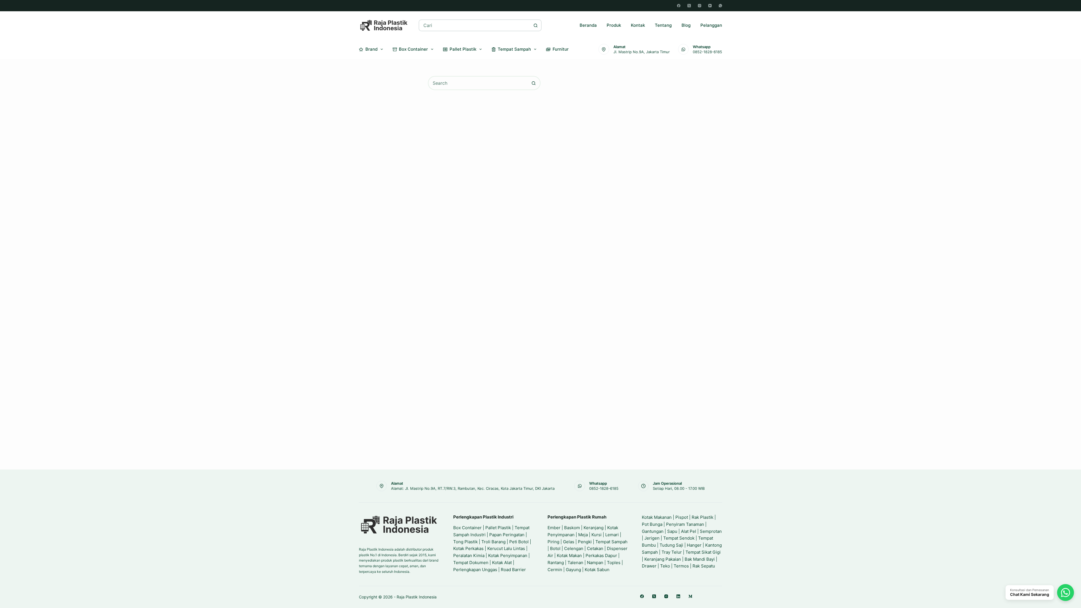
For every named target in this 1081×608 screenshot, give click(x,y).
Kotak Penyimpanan (507, 555)
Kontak (638, 25)
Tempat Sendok (678, 538)
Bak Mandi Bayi (700, 559)
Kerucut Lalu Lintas (506, 548)
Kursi (596, 534)
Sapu (672, 531)
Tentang (663, 25)
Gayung (573, 569)
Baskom (572, 527)
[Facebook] (678, 5)
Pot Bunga (652, 524)
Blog (686, 25)
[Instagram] (699, 5)
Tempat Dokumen (470, 562)
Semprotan (711, 531)
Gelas (568, 541)
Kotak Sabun (597, 569)
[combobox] (474, 25)
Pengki (585, 541)
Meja (583, 534)
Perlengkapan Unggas (475, 569)
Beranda (588, 25)
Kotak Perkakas (468, 548)
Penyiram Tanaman (685, 524)
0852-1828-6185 (707, 52)
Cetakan (595, 548)
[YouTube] (710, 5)
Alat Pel (688, 531)
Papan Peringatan (506, 534)
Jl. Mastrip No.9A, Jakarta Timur (641, 52)
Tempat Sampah (514, 49)
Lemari (612, 534)
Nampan (595, 562)
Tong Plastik (465, 541)
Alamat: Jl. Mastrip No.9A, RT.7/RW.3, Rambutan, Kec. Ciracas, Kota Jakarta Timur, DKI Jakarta (473, 488)
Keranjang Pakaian (662, 559)
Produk (614, 25)
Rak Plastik (702, 517)
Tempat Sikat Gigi (703, 552)
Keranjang (594, 527)
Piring (553, 541)
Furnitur (561, 49)
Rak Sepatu (704, 566)
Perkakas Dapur (601, 555)
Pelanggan (711, 25)
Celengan (573, 548)
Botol (555, 548)
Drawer (649, 566)
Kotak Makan (569, 555)
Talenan (575, 562)
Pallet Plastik (463, 49)
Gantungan (653, 531)
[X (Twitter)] (689, 5)
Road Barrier (513, 569)
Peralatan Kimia (468, 555)
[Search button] (535, 25)
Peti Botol (519, 541)
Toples (613, 562)
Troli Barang (493, 541)
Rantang (556, 562)
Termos (681, 566)
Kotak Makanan (657, 517)
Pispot (681, 517)
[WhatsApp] (720, 5)
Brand (371, 49)
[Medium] (690, 596)
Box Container (413, 49)
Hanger (694, 545)
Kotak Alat (502, 562)
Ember (554, 527)
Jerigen (652, 538)
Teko (665, 566)
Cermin (555, 569)
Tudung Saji (671, 545)
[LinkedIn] (678, 596)
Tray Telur (672, 552)
